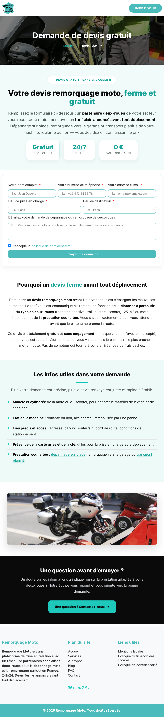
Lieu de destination (97, 201)
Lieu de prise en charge (26, 201)
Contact (74, 675)
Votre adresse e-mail (124, 185)
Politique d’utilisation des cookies (136, 658)
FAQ (71, 671)
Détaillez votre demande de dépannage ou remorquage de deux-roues (61, 217)
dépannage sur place (68, 454)
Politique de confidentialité (137, 665)
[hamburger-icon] (120, 8)
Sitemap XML (78, 687)
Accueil (68, 46)
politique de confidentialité (50, 246)
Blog (71, 666)
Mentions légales (130, 651)
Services (74, 656)
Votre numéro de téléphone (79, 185)
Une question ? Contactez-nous (80, 607)
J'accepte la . (41, 246)
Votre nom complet (23, 185)
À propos (75, 661)
